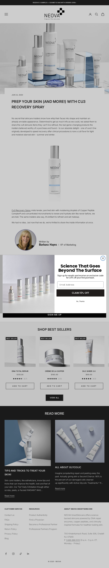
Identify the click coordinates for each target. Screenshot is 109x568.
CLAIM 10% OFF (80, 292)
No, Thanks (80, 301)
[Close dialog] (103, 258)
